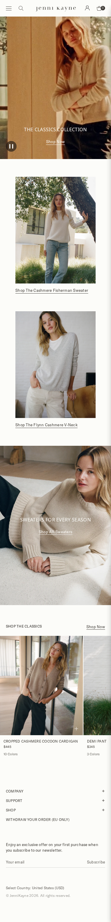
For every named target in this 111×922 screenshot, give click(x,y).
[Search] (87, 8)
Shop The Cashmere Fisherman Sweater (51, 290)
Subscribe (96, 862)
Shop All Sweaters (55, 531)
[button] (11, 147)
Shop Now (55, 141)
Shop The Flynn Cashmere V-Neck (46, 424)
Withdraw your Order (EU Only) (38, 819)
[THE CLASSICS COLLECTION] (55, 79)
